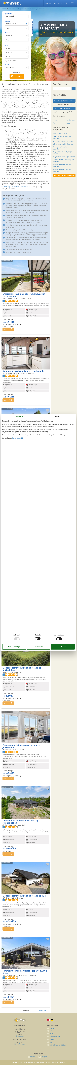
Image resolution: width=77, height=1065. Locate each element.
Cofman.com (20, 1036)
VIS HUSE (18, 76)
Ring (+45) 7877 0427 (65, 101)
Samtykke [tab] (19, 416)
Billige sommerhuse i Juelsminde (64, 157)
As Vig (55, 120)
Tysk (52, 1020)
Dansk (48, 1020)
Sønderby (69, 123)
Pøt (54, 123)
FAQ (51, 1031)
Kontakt (52, 1028)
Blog (51, 1042)
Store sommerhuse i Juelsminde (63, 141)
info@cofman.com (19, 1044)
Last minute (58, 3)
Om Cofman (53, 1034)
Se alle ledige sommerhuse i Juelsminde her (16, 187)
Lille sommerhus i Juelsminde (63, 144)
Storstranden (70, 120)
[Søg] (73, 88)
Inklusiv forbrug (11, 61)
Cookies (52, 1039)
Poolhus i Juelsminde (60, 133)
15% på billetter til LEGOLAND (58, 1045)
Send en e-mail (65, 108)
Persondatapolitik (55, 1037)
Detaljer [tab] (57, 416)
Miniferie (48, 3)
